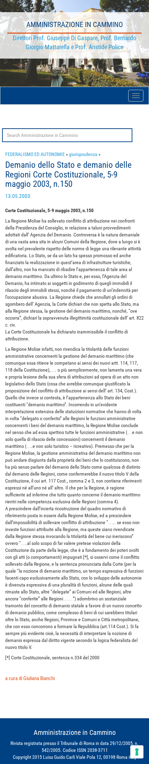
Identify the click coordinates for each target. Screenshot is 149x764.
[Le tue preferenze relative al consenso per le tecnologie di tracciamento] (136, 751)
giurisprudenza (83, 154)
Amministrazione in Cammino (74, 24)
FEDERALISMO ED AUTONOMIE (35, 154)
